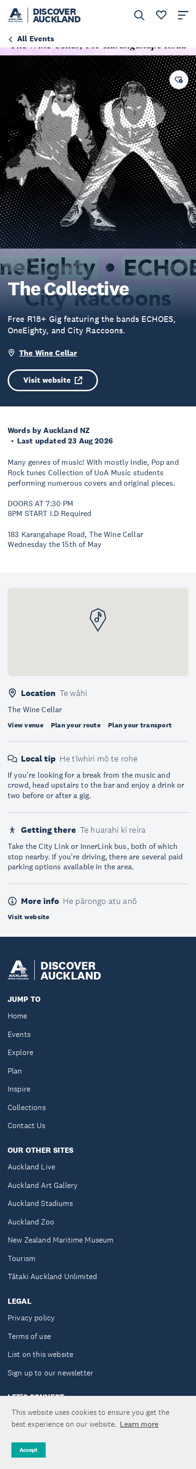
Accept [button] (29, 1450)
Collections (27, 1107)
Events (19, 1034)
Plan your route (75, 725)
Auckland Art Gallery (43, 1185)
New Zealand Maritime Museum (60, 1240)
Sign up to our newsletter (50, 1373)
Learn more (139, 1424)
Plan (15, 1071)
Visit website (47, 380)
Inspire (19, 1089)
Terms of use (29, 1336)
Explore (20, 1052)
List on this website (40, 1354)
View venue (25, 725)
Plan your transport (140, 725)
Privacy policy (31, 1318)
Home (18, 1016)
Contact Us (27, 1125)
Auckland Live (31, 1167)
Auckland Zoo (31, 1222)
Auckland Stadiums (40, 1203)
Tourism (21, 1258)
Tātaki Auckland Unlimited (52, 1276)
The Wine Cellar (48, 353)
